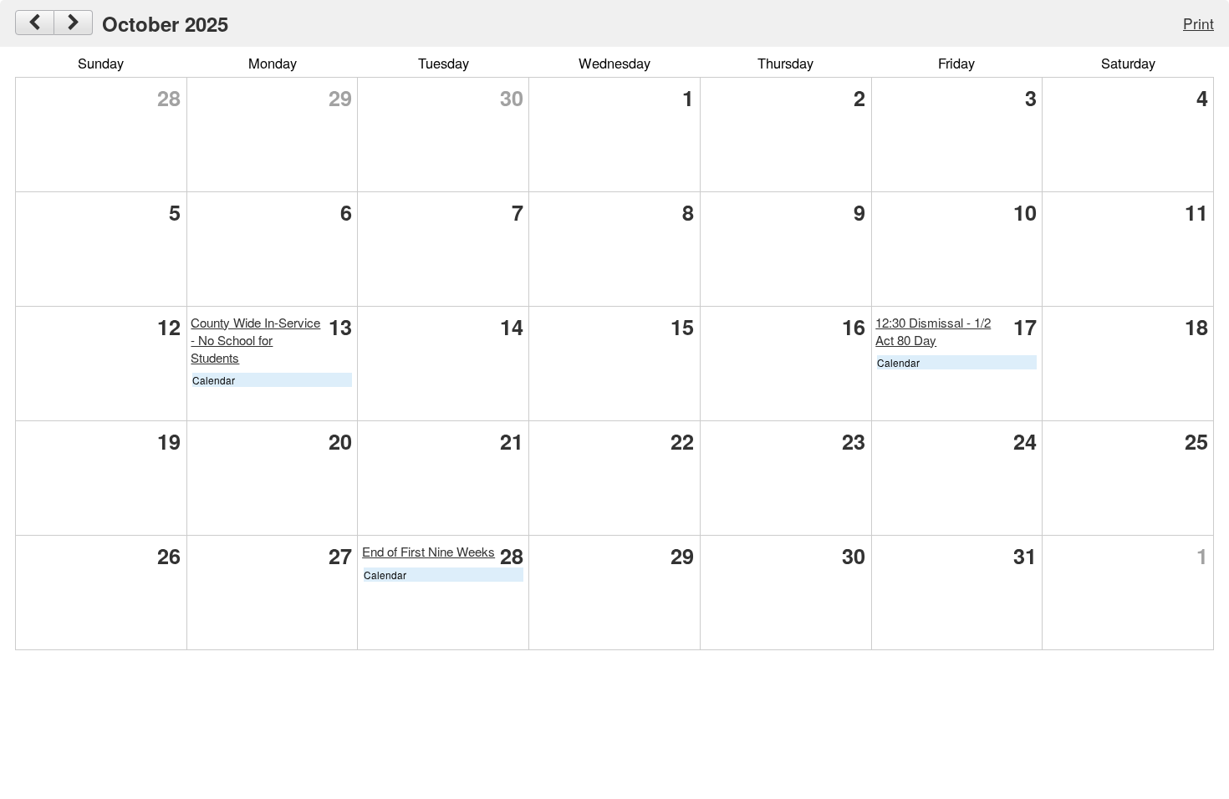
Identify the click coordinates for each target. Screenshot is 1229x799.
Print (1198, 23)
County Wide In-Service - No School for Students (255, 339)
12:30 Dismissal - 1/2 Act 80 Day (933, 331)
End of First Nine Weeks (428, 551)
